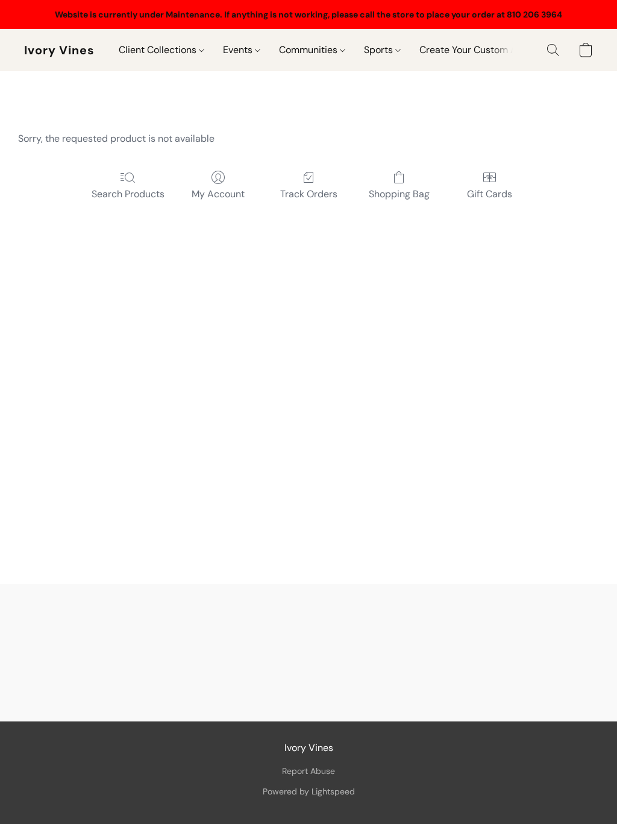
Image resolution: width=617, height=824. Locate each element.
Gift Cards (489, 194)
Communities (309, 49)
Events (239, 49)
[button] (59, 50)
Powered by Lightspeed (309, 791)
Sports (379, 49)
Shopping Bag (399, 194)
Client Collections (159, 49)
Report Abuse (308, 770)
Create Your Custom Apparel (482, 49)
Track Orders (308, 194)
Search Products (128, 194)
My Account (218, 194)
